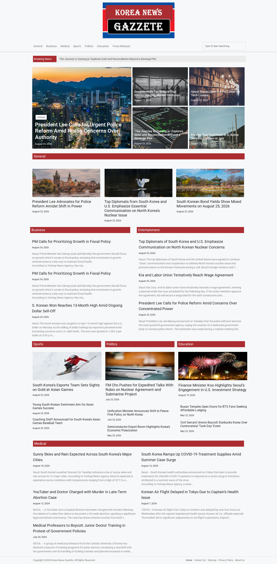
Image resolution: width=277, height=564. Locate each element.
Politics (89, 46)
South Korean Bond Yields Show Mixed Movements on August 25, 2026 (209, 203)
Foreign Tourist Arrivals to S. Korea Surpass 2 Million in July (215, 136)
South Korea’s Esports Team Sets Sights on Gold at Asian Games (66, 387)
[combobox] (224, 46)
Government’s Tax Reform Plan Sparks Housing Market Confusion (157, 93)
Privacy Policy (225, 560)
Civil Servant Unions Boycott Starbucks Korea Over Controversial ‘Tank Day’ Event (213, 424)
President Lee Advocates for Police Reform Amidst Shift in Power (61, 203)
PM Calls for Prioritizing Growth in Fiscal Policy (71, 241)
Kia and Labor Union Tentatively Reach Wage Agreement (186, 275)
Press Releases (121, 46)
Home (189, 560)
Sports (77, 46)
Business (51, 46)
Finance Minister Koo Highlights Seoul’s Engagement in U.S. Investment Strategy (212, 387)
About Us (240, 560)
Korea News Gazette (62, 560)
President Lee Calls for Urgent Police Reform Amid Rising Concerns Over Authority (78, 131)
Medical (65, 46)
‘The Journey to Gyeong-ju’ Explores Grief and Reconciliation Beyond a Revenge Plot (158, 134)
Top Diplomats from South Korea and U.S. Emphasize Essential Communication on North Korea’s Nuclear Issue (135, 208)
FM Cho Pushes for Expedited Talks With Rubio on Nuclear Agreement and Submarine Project (139, 389)
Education (103, 46)
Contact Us (200, 560)
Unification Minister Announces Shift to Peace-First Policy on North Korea (138, 412)
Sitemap (212, 560)
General (37, 46)
